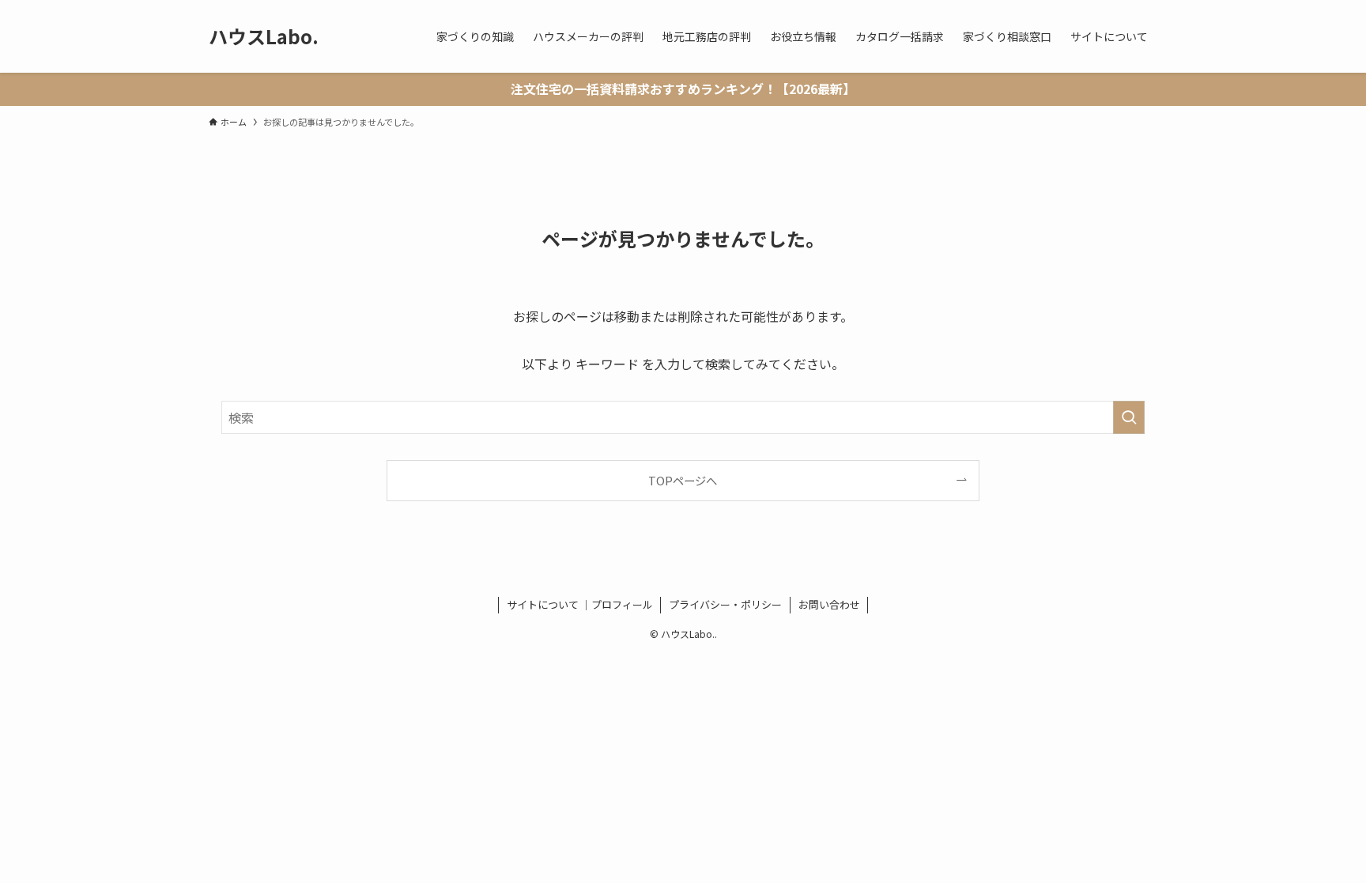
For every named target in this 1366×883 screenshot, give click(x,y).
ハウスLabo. (264, 36)
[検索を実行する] (1129, 417)
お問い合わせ (829, 604)
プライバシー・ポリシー (725, 604)
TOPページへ (682, 480)
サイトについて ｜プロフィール (580, 604)
